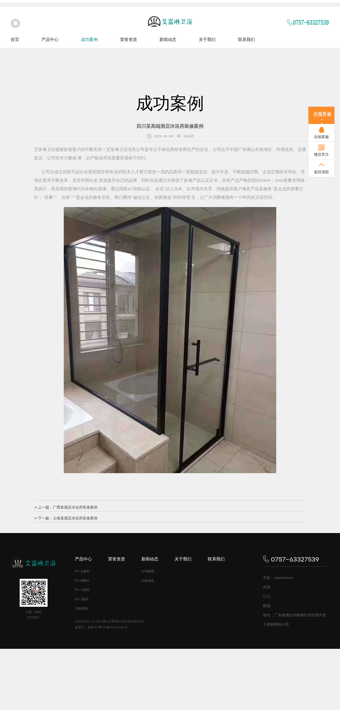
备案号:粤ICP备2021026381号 (108, 627)
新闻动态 (167, 39)
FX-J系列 (81, 599)
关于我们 (207, 39)
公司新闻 (147, 571)
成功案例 (89, 39)
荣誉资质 (128, 39)
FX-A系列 (82, 571)
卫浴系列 (81, 608)
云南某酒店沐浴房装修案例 (75, 518)
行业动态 (147, 581)
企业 (204, 149)
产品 (196, 180)
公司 (140, 149)
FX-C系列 (82, 590)
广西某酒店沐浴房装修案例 (75, 507)
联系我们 (246, 39)
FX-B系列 (82, 581)
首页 (15, 39)
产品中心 (49, 39)
